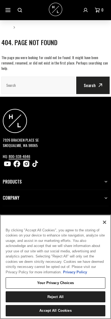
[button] (100, 10)
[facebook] (16, 163)
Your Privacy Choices (55, 283)
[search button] (20, 10)
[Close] (104, 222)
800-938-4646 (19, 156)
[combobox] (38, 85)
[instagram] (26, 163)
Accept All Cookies (55, 311)
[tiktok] (35, 163)
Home (6, 27)
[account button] (86, 10)
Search (90, 85)
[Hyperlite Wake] (55, 10)
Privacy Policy (75, 272)
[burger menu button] (8, 10)
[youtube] (7, 163)
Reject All (55, 297)
